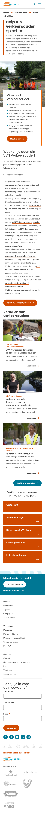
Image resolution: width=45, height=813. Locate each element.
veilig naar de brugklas (18, 263)
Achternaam (9, 702)
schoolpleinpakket (13, 191)
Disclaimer (8, 630)
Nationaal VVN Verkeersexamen (23, 229)
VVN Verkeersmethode (22, 222)
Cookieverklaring (10, 642)
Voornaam (8, 691)
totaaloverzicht (10, 168)
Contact (6, 658)
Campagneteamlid (15, 542)
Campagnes (8, 613)
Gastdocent (12, 504)
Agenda (6, 609)
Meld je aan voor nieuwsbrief (18, 290)
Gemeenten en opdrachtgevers (16, 662)
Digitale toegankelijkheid (14, 638)
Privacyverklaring (10, 634)
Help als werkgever (16, 555)
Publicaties (8, 605)
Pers (5, 666)
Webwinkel (8, 626)
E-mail (6, 714)
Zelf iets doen (20, 12)
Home (6, 12)
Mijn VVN (7, 646)
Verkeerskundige (15, 517)
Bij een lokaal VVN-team (18, 530)
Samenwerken (9, 674)
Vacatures (7, 670)
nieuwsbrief (14, 128)
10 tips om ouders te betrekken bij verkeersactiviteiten (23, 283)
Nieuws (6, 601)
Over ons (7, 654)
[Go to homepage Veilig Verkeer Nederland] (11, 4)
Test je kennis (9, 617)
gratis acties (29, 185)
